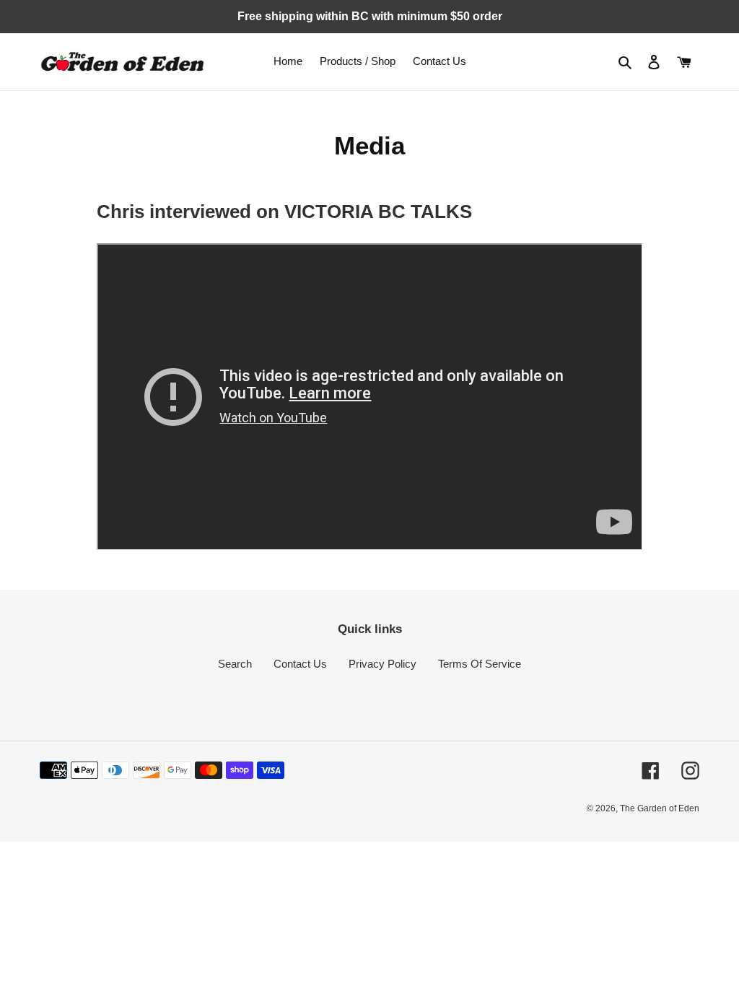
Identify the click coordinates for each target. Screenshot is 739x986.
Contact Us (300, 664)
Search (235, 664)
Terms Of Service (479, 664)
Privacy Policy (382, 664)
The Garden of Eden (659, 808)
